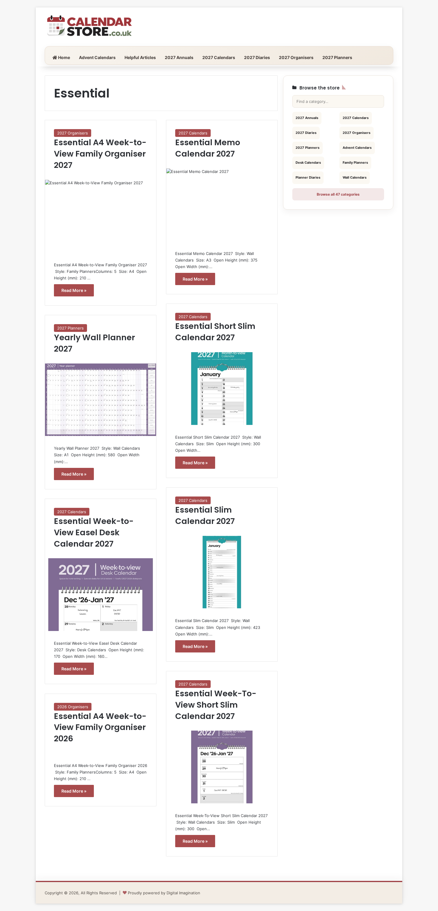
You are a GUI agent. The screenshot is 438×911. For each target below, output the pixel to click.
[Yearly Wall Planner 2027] (100, 400)
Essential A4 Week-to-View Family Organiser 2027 (100, 154)
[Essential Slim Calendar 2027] (221, 572)
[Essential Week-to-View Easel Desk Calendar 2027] (100, 594)
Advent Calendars (97, 57)
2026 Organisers (72, 706)
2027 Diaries (257, 57)
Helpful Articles (140, 57)
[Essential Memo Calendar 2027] (221, 204)
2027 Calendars (218, 57)
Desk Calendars (308, 162)
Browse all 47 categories (338, 194)
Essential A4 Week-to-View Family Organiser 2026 (100, 727)
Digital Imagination (183, 892)
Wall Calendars (354, 177)
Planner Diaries (308, 177)
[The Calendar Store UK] (89, 27)
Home (63, 57)
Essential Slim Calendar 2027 (205, 515)
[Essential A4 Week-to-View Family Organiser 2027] (100, 216)
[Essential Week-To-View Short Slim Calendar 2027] (221, 767)
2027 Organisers (296, 57)
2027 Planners (337, 57)
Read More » (73, 290)
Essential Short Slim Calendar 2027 (215, 332)
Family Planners (355, 162)
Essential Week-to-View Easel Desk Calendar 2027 (93, 532)
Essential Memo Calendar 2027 (207, 148)
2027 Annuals (179, 57)
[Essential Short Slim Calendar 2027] (221, 388)
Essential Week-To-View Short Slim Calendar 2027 (215, 705)
